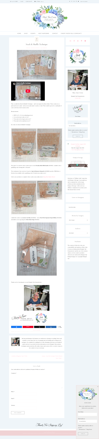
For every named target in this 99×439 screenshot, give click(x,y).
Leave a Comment (36, 330)
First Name (77, 116)
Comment (14, 373)
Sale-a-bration (44, 47)
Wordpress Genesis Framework (54, 433)
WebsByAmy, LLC (72, 433)
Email (13, 398)
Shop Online (81, 149)
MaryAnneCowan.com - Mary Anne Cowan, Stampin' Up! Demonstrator (49, 17)
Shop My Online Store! (49, 176)
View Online (74, 149)
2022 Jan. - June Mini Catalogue (33, 47)
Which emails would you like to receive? (77, 130)
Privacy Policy (51, 432)
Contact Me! (78, 98)
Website (13, 405)
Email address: (77, 123)
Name (13, 391)
